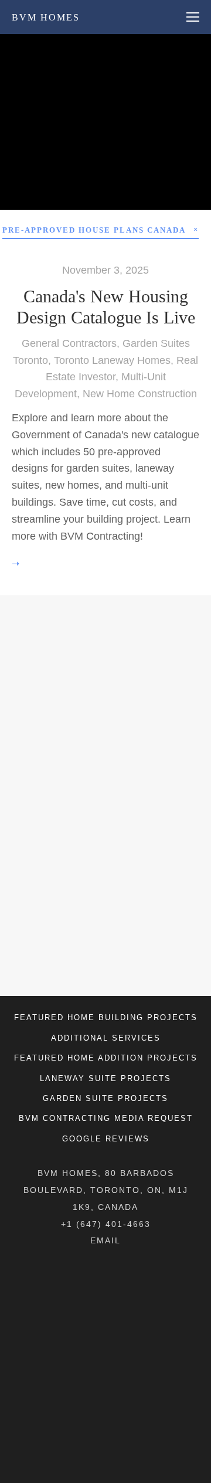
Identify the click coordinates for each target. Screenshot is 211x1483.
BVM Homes (46, 17)
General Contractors (69, 343)
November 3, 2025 (105, 270)
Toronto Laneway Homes (112, 360)
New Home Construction (140, 394)
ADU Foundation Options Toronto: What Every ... (106, 131)
